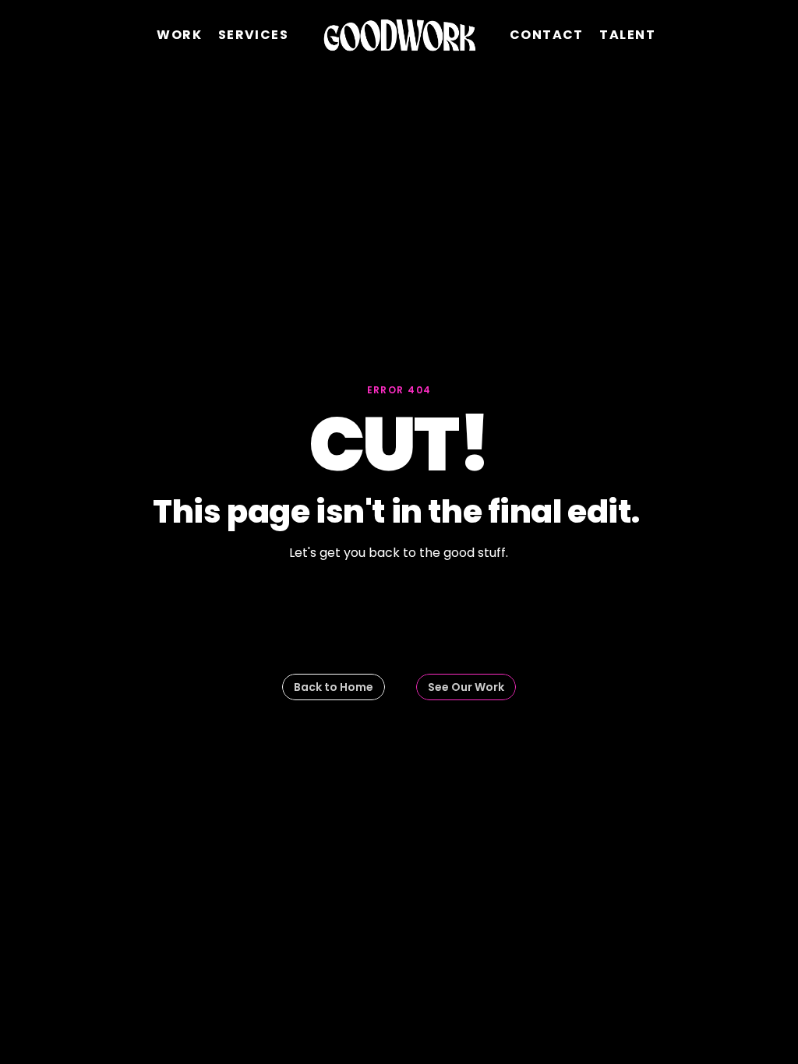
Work (179, 35)
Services (253, 35)
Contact (547, 35)
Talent (627, 35)
